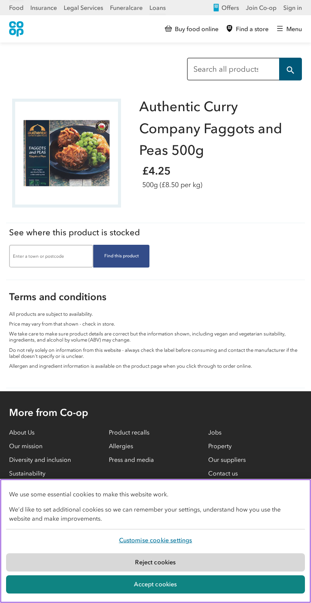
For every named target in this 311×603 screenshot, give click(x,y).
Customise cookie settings (155, 540)
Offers (230, 7)
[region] (155, 541)
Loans (157, 7)
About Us (22, 432)
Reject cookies (155, 562)
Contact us (223, 473)
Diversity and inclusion (40, 459)
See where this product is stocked (74, 232)
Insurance (43, 7)
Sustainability (27, 473)
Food (16, 7)
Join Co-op (261, 7)
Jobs (214, 432)
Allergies (121, 446)
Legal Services (83, 7)
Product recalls (129, 432)
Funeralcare (126, 7)
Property (220, 446)
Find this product (121, 255)
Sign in (292, 7)
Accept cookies (155, 584)
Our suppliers (227, 459)
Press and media (131, 459)
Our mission (25, 446)
